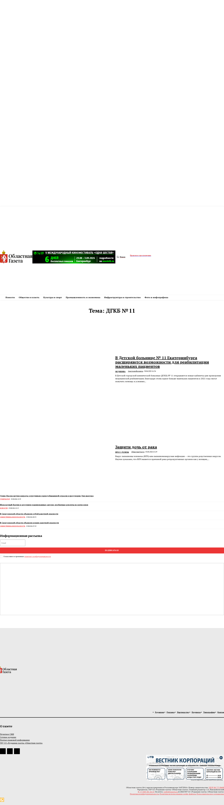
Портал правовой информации (15, 740)
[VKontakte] (10, 751)
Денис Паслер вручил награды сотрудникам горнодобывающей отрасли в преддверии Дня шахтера (46, 496)
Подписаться (111, 550)
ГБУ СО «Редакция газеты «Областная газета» (21, 743)
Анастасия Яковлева (135, 371)
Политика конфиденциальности (144, 794)
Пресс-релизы (122, 452)
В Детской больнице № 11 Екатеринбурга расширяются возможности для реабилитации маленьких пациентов (162, 362)
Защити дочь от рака (136, 446)
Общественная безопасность (12, 517)
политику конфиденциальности (37, 556)
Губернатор (5, 499)
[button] (120, 257)
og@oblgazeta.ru (170, 792)
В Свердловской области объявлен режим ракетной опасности (29, 522)
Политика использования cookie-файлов (178, 794)
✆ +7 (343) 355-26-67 (146, 792)
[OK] (17, 751)
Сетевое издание (8, 737)
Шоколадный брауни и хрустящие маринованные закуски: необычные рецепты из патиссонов (44, 504)
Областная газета (137, 452)
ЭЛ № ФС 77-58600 (216, 787)
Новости (4, 508)
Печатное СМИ (7, 734)
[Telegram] (3, 751)
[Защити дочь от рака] (56, 453)
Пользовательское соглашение (210, 794)
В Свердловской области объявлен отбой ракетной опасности (29, 514)
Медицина (120, 371)
